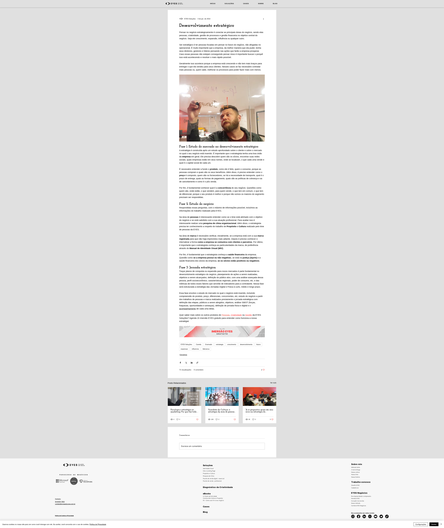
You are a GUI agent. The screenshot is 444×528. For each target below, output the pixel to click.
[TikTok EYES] (387, 516)
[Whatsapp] (370, 516)
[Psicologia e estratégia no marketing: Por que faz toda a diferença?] (184, 396)
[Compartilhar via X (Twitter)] (186, 363)
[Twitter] (381, 516)
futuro (258, 344)
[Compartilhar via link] (197, 363)
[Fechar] (441, 524)
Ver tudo (273, 383)
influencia (195, 349)
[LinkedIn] (364, 516)
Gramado (208, 344)
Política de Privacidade (97, 524)
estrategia (219, 344)
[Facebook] (358, 516)
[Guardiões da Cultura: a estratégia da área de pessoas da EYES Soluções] (222, 396)
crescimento (231, 344)
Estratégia (183, 355)
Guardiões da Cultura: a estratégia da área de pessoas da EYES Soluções (221, 411)
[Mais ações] (263, 18)
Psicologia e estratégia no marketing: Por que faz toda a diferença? (184, 411)
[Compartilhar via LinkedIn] (192, 363)
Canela (198, 344)
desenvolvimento (246, 344)
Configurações (420, 524)
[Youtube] (375, 516)
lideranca (206, 349)
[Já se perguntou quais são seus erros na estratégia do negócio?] (259, 396)
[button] (226, 4)
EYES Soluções (186, 344)
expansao (184, 349)
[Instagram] (353, 516)
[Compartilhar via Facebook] (180, 363)
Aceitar (433, 524)
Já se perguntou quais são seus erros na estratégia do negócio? (259, 411)
